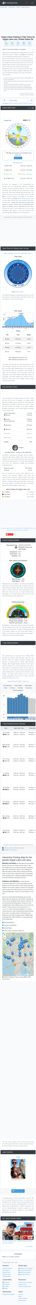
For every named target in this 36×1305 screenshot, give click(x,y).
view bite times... (6, 74)
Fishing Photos (7, 1274)
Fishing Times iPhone (25, 1270)
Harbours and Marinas (10, 925)
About (20, 1296)
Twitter (6, 1288)
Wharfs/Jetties (8, 928)
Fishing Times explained (25, 1282)
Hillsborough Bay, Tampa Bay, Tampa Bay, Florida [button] (21, 103)
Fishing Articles (7, 1276)
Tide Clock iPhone (24, 1274)
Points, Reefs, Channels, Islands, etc (14, 930)
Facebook (7, 1282)
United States (12, 7)
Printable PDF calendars (10, 850)
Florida (18, 7)
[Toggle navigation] (32, 3)
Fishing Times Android (26, 1268)
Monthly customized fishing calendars (14, 848)
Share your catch (19, 1191)
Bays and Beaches (9, 922)
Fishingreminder (12, 3)
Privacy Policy (22, 1300)
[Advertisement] (18, 21)
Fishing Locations (7, 1268)
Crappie (18, 1157)
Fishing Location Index (24, 1286)
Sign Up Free (18, 158)
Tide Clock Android (25, 1272)
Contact (20, 1294)
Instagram (7, 1284)
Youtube (6, 1286)
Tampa (11, 54)
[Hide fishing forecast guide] (33, 50)
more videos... (30, 1246)
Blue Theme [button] (19, 291)
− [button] (4, 937)
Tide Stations (6, 1270)
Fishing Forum (7, 1272)
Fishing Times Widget (8, 1294)
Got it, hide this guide (27, 94)
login (7, 1256)
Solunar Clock (22, 1284)
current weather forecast (25, 200)
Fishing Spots (3, 7)
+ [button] (4, 935)
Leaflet (18, 975)
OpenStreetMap (24, 975)
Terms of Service (23, 1298)
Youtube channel (16, 1202)
